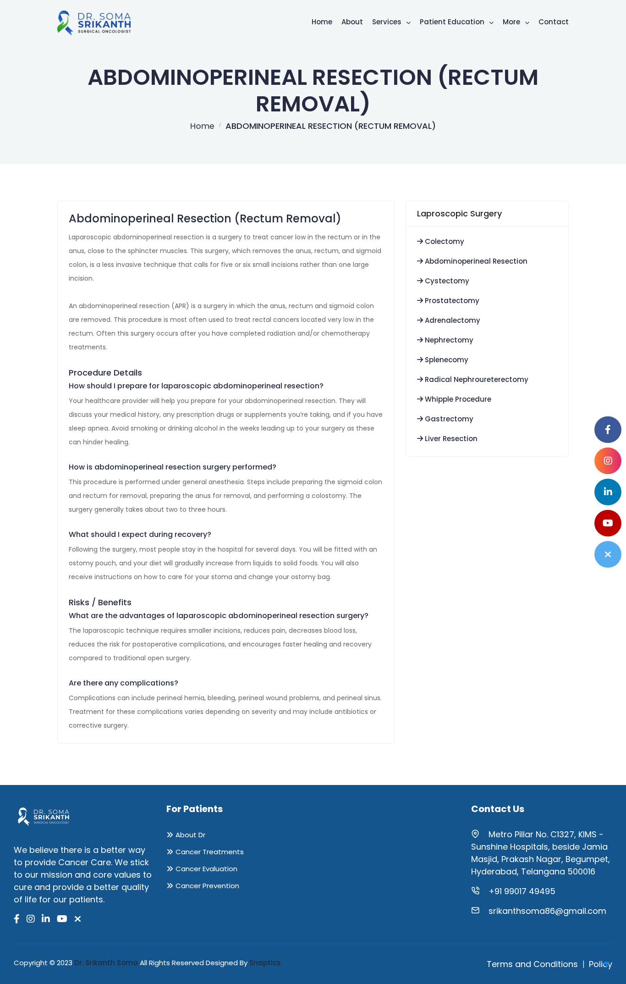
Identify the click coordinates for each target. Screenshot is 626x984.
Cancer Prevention (207, 885)
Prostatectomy (451, 300)
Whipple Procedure (457, 399)
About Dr (190, 835)
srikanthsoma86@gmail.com (547, 911)
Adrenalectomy (451, 320)
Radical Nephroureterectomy (475, 379)
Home (322, 22)
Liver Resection (450, 438)
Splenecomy (445, 360)
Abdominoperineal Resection (475, 261)
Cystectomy (446, 281)
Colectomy (443, 241)
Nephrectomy (448, 340)
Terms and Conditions (532, 964)
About (352, 22)
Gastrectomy (448, 419)
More (512, 22)
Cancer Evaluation (206, 868)
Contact (553, 22)
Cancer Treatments (210, 852)
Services (387, 22)
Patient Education (453, 22)
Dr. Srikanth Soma (106, 962)
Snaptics (265, 962)
